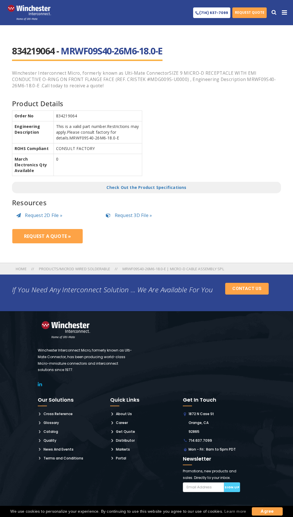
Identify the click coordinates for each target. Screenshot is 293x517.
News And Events (58, 449)
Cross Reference (58, 413)
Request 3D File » (133, 215)
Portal (121, 458)
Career (122, 422)
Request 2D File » (43, 215)
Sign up (232, 487)
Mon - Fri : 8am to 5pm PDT (212, 449)
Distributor (125, 440)
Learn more (235, 511)
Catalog (50, 431)
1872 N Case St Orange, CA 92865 (201, 422)
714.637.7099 (200, 440)
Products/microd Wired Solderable (74, 268)
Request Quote (249, 12)
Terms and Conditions (63, 458)
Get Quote (125, 431)
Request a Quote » (47, 236)
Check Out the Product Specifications (146, 187)
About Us (124, 413)
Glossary (51, 422)
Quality (49, 440)
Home (21, 268)
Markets (123, 449)
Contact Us (247, 288)
